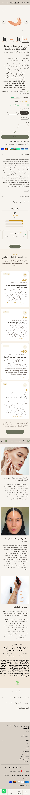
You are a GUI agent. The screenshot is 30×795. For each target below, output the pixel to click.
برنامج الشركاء (6, 775)
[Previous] (3, 21)
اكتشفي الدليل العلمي (15, 432)
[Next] (26, 21)
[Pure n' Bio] (14, 3)
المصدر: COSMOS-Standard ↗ (19, 416)
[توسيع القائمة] (28, 2)
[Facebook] (24, 767)
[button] (3, 2)
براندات (27, 744)
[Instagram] (17, 767)
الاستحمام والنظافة (24, 759)
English (24, 2)
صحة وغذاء (26, 751)
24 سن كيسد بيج (13, 113)
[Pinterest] (21, 767)
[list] (15, 21)
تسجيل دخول (25, 778)
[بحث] (7, 2)
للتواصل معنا (20, 775)
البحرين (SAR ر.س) (15, 771)
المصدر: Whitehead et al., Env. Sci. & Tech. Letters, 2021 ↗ (17, 303)
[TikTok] (6, 767)
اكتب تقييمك (15, 246)
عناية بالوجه (26, 749)
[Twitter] (28, 767)
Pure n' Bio (21, 785)
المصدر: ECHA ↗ (23, 338)
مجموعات (26, 761)
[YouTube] (10, 767)
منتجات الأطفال (24, 756)
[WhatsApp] (4, 791)
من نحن (27, 775)
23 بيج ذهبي (24, 113)
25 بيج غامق (24, 117)
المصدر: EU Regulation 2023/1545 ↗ (18, 377)
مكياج (27, 746)
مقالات (13, 775)
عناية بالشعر (25, 754)
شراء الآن (15, 137)
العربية (27, 771)
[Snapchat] (13, 767)
